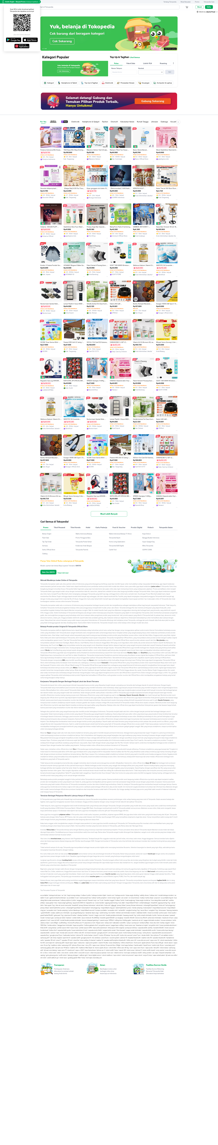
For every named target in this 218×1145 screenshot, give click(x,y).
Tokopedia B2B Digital (116, 546)
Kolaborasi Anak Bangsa (84, 546)
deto (58, 953)
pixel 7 (58, 940)
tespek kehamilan (165, 953)
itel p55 (156, 948)
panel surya (104, 920)
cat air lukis (99, 905)
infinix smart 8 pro (127, 943)
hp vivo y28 (115, 935)
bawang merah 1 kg (129, 915)
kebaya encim (120, 895)
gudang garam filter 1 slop (76, 958)
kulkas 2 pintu (86, 895)
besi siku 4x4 (154, 923)
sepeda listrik (45, 933)
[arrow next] (175, 83)
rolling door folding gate (123, 920)
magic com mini (100, 915)
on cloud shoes (134, 898)
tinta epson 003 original (116, 928)
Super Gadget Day (148, 542)
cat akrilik (122, 910)
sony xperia (160, 950)
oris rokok (65, 953)
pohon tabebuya (74, 910)
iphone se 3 (101, 950)
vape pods (149, 948)
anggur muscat (82, 900)
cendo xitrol (73, 953)
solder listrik (76, 918)
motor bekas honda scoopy (132, 933)
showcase (162, 910)
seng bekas (52, 928)
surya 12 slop (147, 955)
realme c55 (74, 948)
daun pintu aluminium (100, 928)
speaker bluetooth (159, 938)
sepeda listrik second (159, 933)
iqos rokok (117, 955)
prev (44, 33)
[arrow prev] (43, 83)
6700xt (111, 920)
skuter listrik (146, 935)
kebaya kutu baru (55, 895)
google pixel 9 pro (56, 935)
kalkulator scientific (119, 923)
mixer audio (172, 913)
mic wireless (96, 938)
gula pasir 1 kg (58, 915)
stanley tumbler (82, 915)
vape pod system (91, 943)
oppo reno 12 (154, 940)
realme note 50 (147, 938)
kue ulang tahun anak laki (159, 900)
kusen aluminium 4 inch (79, 930)
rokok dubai (164, 948)
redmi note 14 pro (158, 945)
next (174, 33)
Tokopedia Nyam (114, 538)
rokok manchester (166, 940)
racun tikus (144, 910)
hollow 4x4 (53, 930)
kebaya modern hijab (99, 895)
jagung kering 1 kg (164, 903)
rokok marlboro (107, 955)
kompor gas (50, 918)
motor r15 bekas (104, 935)
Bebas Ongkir (46, 534)
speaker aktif (75, 938)
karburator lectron (69, 935)
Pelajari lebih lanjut (63, 573)
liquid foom (147, 945)
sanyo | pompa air (133, 923)
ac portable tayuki (167, 898)
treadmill (154, 903)
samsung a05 (59, 943)
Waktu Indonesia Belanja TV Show (120, 534)
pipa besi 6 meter (70, 915)
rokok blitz (112, 948)
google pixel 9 (102, 933)
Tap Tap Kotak (47, 542)
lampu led (108, 923)
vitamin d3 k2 (118, 953)
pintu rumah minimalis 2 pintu (146, 915)
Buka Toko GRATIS (48, 572)
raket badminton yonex (57, 908)
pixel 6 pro (105, 938)
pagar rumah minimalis (133, 930)
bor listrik (112, 913)
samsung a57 (44, 938)
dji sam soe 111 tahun (62, 948)
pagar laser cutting (117, 925)
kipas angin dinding (132, 895)
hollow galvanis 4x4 (91, 925)
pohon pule (163, 913)
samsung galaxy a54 (47, 948)
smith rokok (63, 955)
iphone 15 (123, 938)
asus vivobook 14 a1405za (90, 918)
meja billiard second (159, 908)
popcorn (157, 898)
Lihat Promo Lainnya (170, 48)
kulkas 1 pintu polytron (99, 898)
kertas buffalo (144, 923)
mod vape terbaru (127, 945)
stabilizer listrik (142, 913)
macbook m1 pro (167, 918)
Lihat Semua (135, 57)
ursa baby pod (170, 945)
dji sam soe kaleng (50, 950)
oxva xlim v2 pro (83, 953)
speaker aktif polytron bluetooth (115, 940)
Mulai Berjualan (186, 2)
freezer (90, 900)
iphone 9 (138, 950)
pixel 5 (96, 935)
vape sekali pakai (159, 955)
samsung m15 (66, 945)
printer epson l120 (63, 928)
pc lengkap (119, 918)
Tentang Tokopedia (170, 2)
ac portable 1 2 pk (73, 898)
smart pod (70, 950)
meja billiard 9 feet (132, 903)
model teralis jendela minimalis (70, 920)
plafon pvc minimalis (62, 913)
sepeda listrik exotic (149, 930)
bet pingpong (170, 905)
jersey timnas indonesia (87, 905)
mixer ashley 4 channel (87, 940)
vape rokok (138, 955)
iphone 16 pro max (78, 945)
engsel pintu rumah (109, 930)
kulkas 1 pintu (119, 900)
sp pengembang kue (78, 913)
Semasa (45, 546)
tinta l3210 (43, 928)
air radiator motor (167, 935)
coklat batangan (144, 903)
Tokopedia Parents (82, 550)
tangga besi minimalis (65, 925)
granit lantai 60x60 (46, 915)
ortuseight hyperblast (151, 905)
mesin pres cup (130, 925)
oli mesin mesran (90, 933)
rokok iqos (63, 958)
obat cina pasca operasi (98, 953)
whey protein (147, 953)
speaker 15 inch (67, 940)
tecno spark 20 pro (101, 948)
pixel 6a (76, 940)
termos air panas (163, 915)
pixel (120, 933)
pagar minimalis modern (152, 920)
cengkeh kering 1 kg (132, 910)
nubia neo (81, 943)
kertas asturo (52, 925)
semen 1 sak (55, 933)
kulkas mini (153, 895)
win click (43, 958)
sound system (114, 938)
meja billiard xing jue (108, 908)
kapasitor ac (90, 903)
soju (95, 900)
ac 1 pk (64, 895)
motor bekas (88, 935)
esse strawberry (114, 943)
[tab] (116, 63)
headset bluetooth (134, 938)
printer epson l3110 (85, 928)
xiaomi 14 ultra (103, 943)
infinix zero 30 (131, 940)
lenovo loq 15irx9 (141, 918)
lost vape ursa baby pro (94, 958)
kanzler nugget (109, 900)
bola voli (107, 905)
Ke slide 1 (42, 48)
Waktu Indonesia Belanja (84, 534)
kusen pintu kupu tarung (165, 930)
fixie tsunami (121, 930)
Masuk (199, 7)
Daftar (209, 7)
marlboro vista (56, 945)
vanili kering (104, 913)
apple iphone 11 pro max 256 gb (152, 943)
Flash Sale (45, 538)
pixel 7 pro (136, 935)
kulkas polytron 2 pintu (68, 900)
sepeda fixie (44, 935)
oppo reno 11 (62, 950)
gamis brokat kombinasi (58, 898)
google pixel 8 (86, 938)
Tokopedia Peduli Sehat (84, 542)
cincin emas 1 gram (114, 898)
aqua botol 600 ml (79, 903)
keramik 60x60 (159, 928)
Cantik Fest (112, 550)
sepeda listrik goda (64, 930)
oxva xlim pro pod (143, 940)
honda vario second (66, 933)
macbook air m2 (137, 920)
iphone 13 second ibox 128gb (110, 945)
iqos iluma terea (90, 950)
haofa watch (138, 945)
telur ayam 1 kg (49, 905)
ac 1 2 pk (100, 900)
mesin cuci (110, 895)
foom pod (137, 943)
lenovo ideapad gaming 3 (90, 920)
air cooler (124, 898)
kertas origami (165, 923)
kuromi (91, 915)
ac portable (44, 895)
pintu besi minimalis (154, 918)
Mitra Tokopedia (147, 546)
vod (131, 948)
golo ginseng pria (52, 955)
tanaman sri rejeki (142, 925)
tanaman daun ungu (92, 913)
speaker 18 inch (50, 940)
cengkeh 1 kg (153, 910)
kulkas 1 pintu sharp (146, 898)
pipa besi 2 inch (90, 923)
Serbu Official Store (48, 550)
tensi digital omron (95, 955)
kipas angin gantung (65, 903)
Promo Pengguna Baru (83, 538)
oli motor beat (113, 933)
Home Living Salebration (117, 542)
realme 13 (100, 940)
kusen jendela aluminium (168, 925)
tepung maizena (172, 910)
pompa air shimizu (131, 928)
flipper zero (100, 923)
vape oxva (96, 945)
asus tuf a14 (55, 920)
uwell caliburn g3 (52, 958)
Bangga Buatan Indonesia (150, 538)
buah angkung (130, 900)
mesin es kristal (153, 913)
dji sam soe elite (171, 955)
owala (53, 913)
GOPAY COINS (147, 550)
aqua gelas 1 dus (51, 903)
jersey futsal (121, 905)
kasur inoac (74, 928)
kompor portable (101, 910)
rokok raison (168, 943)
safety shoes (144, 895)
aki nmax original (56, 938)
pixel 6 (169, 933)
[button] (207, 12)
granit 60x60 (45, 913)
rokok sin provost (127, 955)
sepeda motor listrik (95, 930)
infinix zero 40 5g (123, 948)
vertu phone (147, 933)
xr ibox (45, 953)
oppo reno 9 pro (138, 948)
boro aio (110, 953)
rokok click (52, 953)
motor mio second (126, 935)
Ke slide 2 (43, 48)
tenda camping (137, 908)
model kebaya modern (166, 895)
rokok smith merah (149, 950)
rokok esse (130, 950)
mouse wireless (166, 920)
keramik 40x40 (129, 918)
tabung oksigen (73, 955)
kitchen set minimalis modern (126, 913)
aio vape (155, 953)
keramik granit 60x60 (107, 918)
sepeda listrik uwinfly (145, 928)
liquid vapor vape (71, 943)
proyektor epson (104, 925)
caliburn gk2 (83, 955)
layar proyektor (78, 925)
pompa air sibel (60, 918)
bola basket (86, 908)
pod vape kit (50, 943)
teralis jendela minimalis (114, 915)
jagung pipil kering (111, 903)
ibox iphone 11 (155, 935)
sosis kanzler (99, 903)
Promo (197, 2)
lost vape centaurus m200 (133, 953)
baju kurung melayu (73, 895)
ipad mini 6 (66, 938)
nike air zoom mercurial (63, 905)
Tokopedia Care (209, 2)
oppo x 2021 (79, 950)
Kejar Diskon (146, 534)
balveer (68, 918)
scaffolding (63, 923)
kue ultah (122, 903)
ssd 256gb (54, 923)
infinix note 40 (79, 933)
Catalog (44, 554)
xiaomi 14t (122, 950)
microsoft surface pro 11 (75, 923)
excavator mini (51, 910)
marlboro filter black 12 (86, 948)
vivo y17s (88, 945)
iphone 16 (79, 935)
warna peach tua (85, 898)
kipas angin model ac (143, 900)
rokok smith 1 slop (112, 950)
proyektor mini (154, 925)
